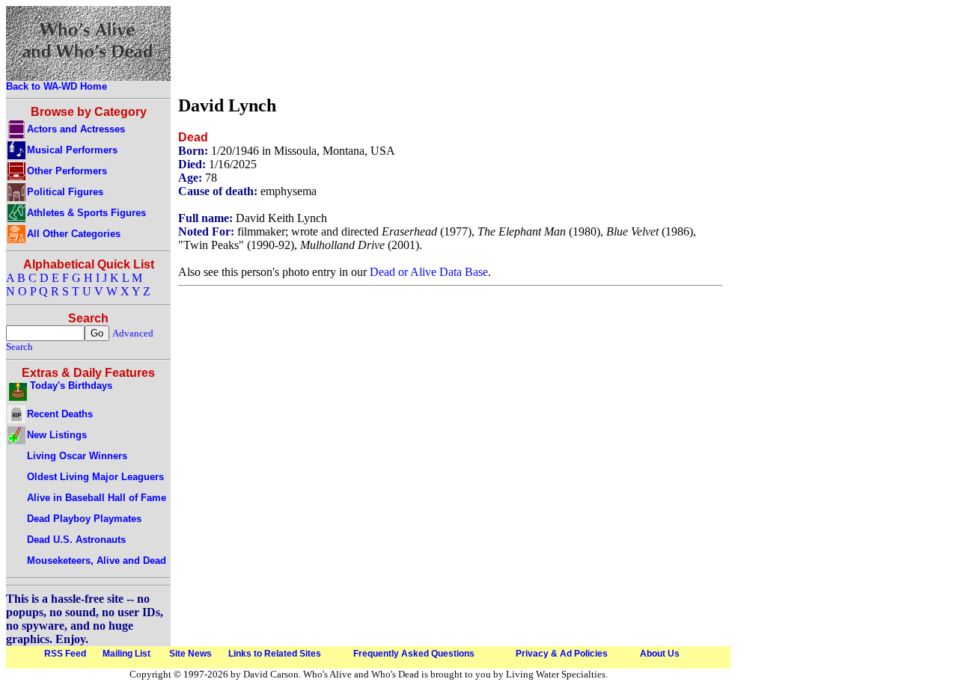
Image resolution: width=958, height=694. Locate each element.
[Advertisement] (450, 47)
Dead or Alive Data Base (429, 271)
